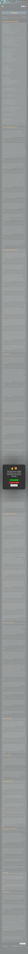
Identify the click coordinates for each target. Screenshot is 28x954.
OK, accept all (14, 480)
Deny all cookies (14, 482)
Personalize (14, 485)
